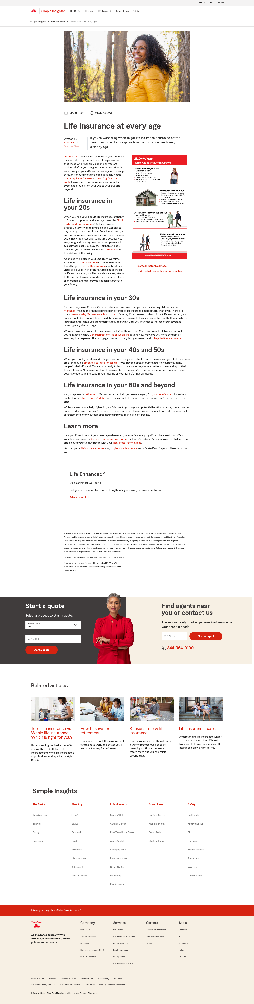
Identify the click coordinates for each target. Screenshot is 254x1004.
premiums (112, 249)
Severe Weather (196, 850)
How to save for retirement (94, 731)
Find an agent (206, 636)
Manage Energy (157, 824)
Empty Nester (117, 884)
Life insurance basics (198, 729)
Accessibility (103, 979)
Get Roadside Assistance (124, 936)
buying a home (100, 439)
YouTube (182, 957)
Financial (76, 832)
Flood (191, 832)
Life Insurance (78, 858)
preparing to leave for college (100, 362)
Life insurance (72, 156)
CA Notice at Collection (70, 985)
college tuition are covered (167, 338)
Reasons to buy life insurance (147, 731)
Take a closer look (80, 497)
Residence (38, 841)
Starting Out (116, 815)
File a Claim (118, 930)
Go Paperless (119, 957)
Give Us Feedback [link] (88, 957)
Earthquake (194, 815)
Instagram (183, 943)
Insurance (76, 850)
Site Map (118, 979)
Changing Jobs (118, 850)
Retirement (77, 867)
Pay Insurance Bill (120, 943)
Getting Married (118, 824)
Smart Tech (155, 832)
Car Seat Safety (157, 815)
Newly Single (117, 867)
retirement (91, 394)
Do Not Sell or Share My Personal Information (105, 985)
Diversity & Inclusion (155, 936)
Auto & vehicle (40, 815)
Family (36, 832)
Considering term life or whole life (109, 334)
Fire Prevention (196, 824)
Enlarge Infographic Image (151, 266)
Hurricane (193, 841)
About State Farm (88, 936)
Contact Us (85, 930)
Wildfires (192, 867)
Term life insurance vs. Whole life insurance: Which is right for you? (51, 733)
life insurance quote (92, 448)
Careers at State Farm (156, 930)
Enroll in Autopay (120, 950)
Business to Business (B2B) (92, 950)
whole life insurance (94, 266)
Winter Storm (195, 876)
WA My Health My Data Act (43, 985)
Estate (74, 824)
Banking (37, 824)
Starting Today (156, 841)
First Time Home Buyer (122, 832)
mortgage (69, 310)
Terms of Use (87, 979)
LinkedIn (182, 950)
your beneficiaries (162, 394)
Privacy (52, 979)
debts (102, 398)
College (75, 815)
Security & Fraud (68, 979)
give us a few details (125, 448)
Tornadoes (193, 858)
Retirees (149, 943)
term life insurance (87, 262)
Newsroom (85, 943)
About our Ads (37, 979)
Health (74, 841)
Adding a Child (117, 841)
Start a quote (41, 650)
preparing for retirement (78, 178)
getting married (119, 439)
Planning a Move (118, 858)
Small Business (79, 876)
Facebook (183, 930)
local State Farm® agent (127, 442)
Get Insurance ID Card (123, 963)
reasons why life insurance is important (94, 314)
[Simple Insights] (53, 12)
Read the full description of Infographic (159, 271)
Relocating (115, 876)
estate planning (89, 398)
